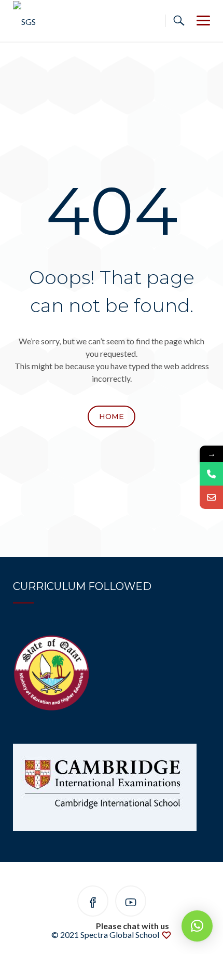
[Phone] (211, 474)
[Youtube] (131, 903)
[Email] (211, 497)
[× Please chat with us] (197, 926)
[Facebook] (93, 903)
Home (111, 416)
